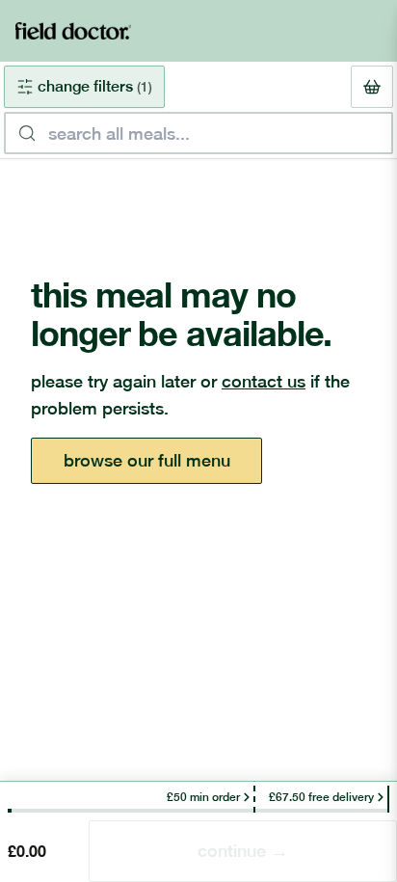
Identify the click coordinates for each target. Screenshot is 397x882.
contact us (263, 381)
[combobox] (198, 133)
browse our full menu (147, 460)
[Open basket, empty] (372, 87)
